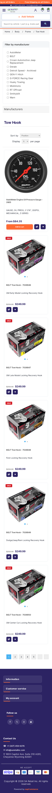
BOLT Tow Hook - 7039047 (18, 367)
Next (40, 656)
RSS (24, 722)
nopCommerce (31, 789)
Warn (12, 97)
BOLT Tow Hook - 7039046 (18, 285)
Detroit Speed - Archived (23, 70)
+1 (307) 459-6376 (16, 746)
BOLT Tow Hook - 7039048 (18, 450)
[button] (25, 276)
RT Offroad (15, 89)
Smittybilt (15, 93)
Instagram (31, 722)
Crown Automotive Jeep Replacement (22, 61)
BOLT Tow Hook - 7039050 (18, 615)
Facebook (10, 722)
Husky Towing (17, 82)
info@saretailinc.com (15, 750)
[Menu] (4, 10)
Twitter (17, 722)
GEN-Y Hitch (16, 74)
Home (7, 31)
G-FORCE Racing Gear (21, 78)
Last (46, 656)
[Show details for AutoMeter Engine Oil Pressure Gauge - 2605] (26, 171)
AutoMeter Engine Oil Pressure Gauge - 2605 (24, 201)
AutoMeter (15, 52)
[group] (26, 257)
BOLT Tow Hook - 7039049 (18, 532)
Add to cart (19, 227)
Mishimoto (15, 86)
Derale (13, 66)
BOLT (12, 56)
